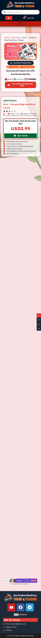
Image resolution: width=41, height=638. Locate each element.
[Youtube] (11, 607)
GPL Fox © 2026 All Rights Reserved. (20, 636)
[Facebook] (20, 607)
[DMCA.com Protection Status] (20, 614)
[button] (8, 18)
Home (6, 37)
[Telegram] (30, 607)
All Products (16, 37)
